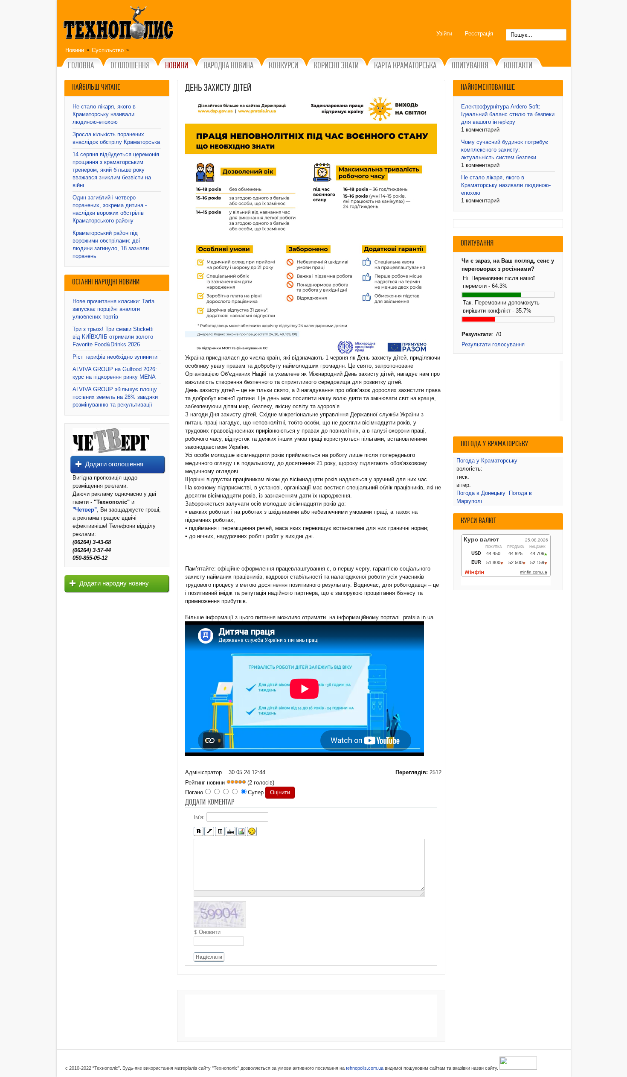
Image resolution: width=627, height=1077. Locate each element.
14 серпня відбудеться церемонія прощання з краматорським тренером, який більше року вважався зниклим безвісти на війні (116, 169)
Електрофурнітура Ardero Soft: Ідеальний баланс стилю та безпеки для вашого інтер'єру (507, 114)
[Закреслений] (230, 832)
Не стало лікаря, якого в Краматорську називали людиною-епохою (104, 114)
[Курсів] (209, 832)
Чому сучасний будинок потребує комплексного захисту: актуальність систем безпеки (504, 150)
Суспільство (108, 50)
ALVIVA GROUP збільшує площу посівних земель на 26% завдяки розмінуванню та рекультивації (115, 397)
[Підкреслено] (220, 832)
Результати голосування (493, 344)
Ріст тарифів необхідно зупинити (115, 357)
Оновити (210, 932)
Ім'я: (199, 817)
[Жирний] (198, 832)
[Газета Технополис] (111, 451)
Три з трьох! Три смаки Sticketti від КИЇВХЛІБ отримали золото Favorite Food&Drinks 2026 (113, 337)
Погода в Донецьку (480, 493)
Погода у (486, 460)
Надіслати (209, 957)
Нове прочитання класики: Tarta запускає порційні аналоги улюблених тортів (113, 309)
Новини (74, 50)
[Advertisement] (311, 1016)
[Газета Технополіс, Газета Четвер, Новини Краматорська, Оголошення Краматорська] (119, 24)
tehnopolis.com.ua (364, 1068)
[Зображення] (241, 832)
